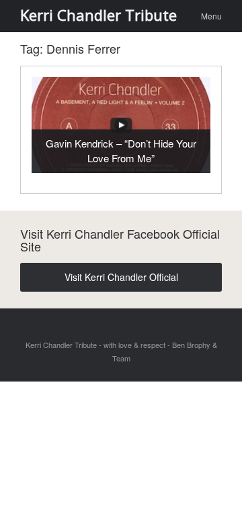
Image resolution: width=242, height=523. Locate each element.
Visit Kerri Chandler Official (121, 277)
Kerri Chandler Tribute (98, 15)
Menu (211, 15)
